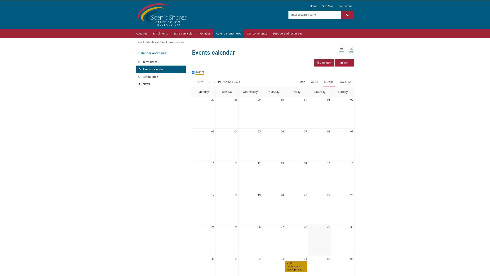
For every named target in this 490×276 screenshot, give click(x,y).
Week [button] (314, 82)
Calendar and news (155, 41)
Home (139, 41)
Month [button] (329, 82)
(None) (199, 72)
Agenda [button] (345, 82)
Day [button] (302, 82)
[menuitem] (141, 33)
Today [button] (199, 82)
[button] (347, 15)
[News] (139, 83)
